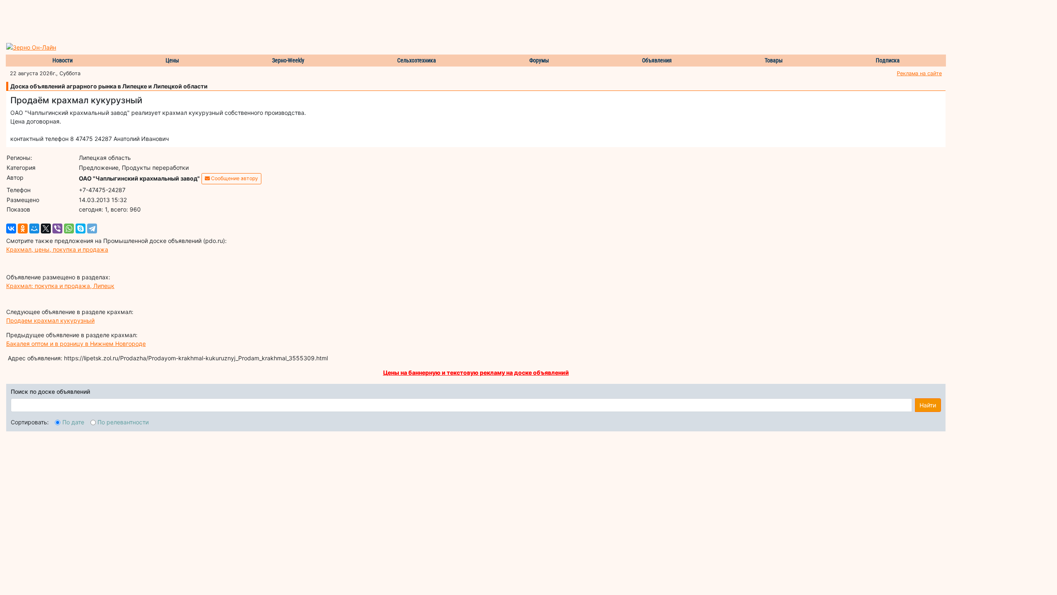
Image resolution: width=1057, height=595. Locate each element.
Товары (774, 60)
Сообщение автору (234, 178)
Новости (62, 60)
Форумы (539, 60)
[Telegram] (92, 228)
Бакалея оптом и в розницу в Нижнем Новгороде (76, 343)
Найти (928, 405)
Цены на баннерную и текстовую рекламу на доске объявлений (476, 372)
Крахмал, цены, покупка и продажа (57, 249)
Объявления (657, 60)
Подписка (888, 60)
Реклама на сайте (919, 73)
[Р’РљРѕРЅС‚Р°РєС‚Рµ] (11, 228)
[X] (46, 228)
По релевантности (123, 422)
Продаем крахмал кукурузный (50, 320)
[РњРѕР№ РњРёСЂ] (34, 228)
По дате (73, 422)
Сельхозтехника (416, 60)
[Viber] (57, 228)
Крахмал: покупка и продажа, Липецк (60, 285)
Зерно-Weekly (288, 60)
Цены (172, 60)
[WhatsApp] (69, 228)
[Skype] (80, 228)
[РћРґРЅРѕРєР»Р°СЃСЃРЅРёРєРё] (23, 228)
